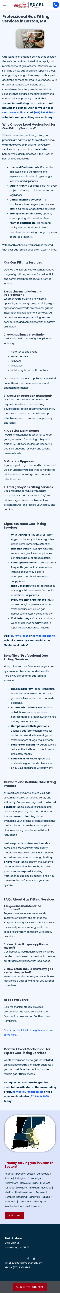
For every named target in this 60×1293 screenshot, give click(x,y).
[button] (4, 4)
